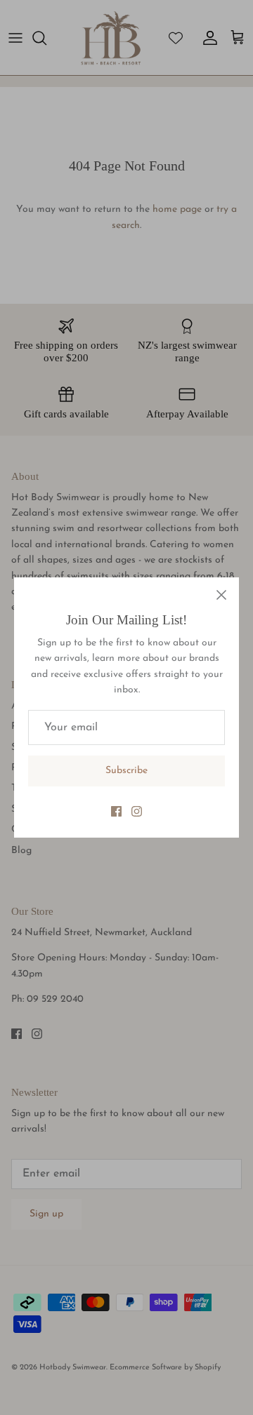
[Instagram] (136, 811)
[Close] (221, 594)
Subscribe (126, 770)
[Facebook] (116, 811)
